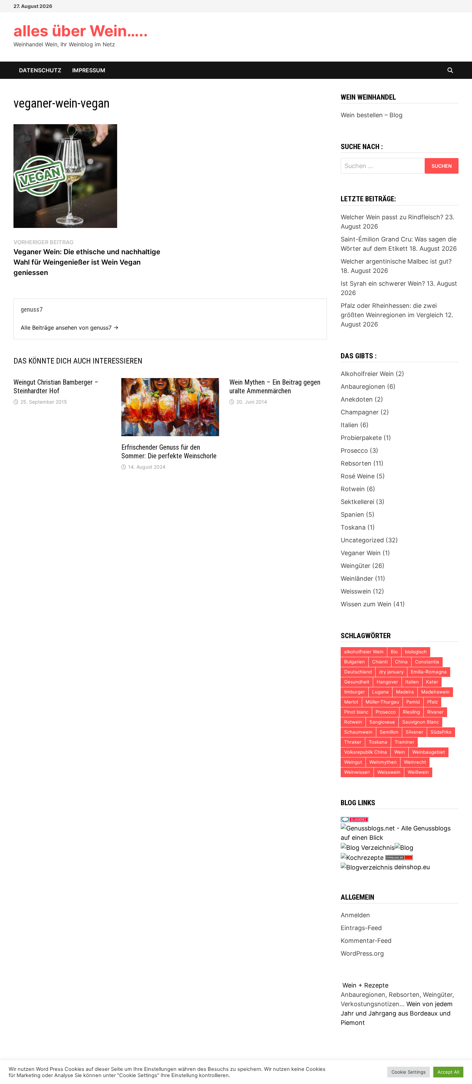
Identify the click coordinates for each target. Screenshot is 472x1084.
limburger (354, 692)
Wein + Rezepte (365, 985)
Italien (349, 425)
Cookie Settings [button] (408, 1072)
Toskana (353, 527)
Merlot (351, 702)
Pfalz (432, 702)
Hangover (387, 682)
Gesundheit (356, 682)
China (401, 661)
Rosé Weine (358, 476)
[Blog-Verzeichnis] (354, 819)
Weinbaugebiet (428, 752)
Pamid (413, 702)
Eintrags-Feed (361, 927)
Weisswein (356, 591)
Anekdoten (357, 399)
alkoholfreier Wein (364, 651)
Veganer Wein (361, 553)
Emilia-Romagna (429, 671)
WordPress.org (362, 953)
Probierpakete (361, 437)
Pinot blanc (356, 712)
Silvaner (414, 732)
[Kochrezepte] (362, 857)
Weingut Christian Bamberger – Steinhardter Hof (55, 386)
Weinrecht (415, 762)
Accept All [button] (448, 1072)
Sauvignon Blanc (420, 722)
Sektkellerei (357, 501)
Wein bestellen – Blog (372, 115)
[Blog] (404, 847)
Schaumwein (358, 732)
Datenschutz (40, 70)
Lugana (380, 692)
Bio (394, 651)
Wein (399, 752)
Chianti (380, 661)
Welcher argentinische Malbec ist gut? (396, 261)
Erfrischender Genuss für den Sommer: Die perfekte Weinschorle (169, 451)
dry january (391, 671)
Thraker (352, 742)
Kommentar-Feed (366, 940)
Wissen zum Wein (366, 604)
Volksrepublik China (365, 752)
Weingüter (355, 565)
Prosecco (354, 450)
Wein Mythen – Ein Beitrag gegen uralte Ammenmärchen (274, 386)
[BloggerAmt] (367, 867)
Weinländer (357, 578)
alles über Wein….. (80, 30)
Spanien (352, 514)
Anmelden (355, 915)
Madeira (405, 692)
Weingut (353, 762)
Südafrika (441, 732)
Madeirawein (435, 692)
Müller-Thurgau (382, 702)
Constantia (427, 661)
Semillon (389, 732)
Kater (432, 682)
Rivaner (435, 712)
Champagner (360, 412)
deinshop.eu (412, 867)
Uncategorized (362, 540)
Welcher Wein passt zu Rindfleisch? (392, 217)
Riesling (411, 712)
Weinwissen (357, 772)
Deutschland (358, 671)
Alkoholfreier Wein (367, 373)
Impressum (88, 70)
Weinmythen (383, 762)
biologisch (416, 651)
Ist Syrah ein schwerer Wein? (383, 283)
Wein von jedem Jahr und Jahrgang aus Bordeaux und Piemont (397, 1013)
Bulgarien (354, 661)
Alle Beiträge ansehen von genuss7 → (70, 327)
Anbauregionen (363, 386)
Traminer (404, 742)
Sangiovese (382, 722)
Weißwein (418, 772)
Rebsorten (356, 463)
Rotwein (353, 489)
